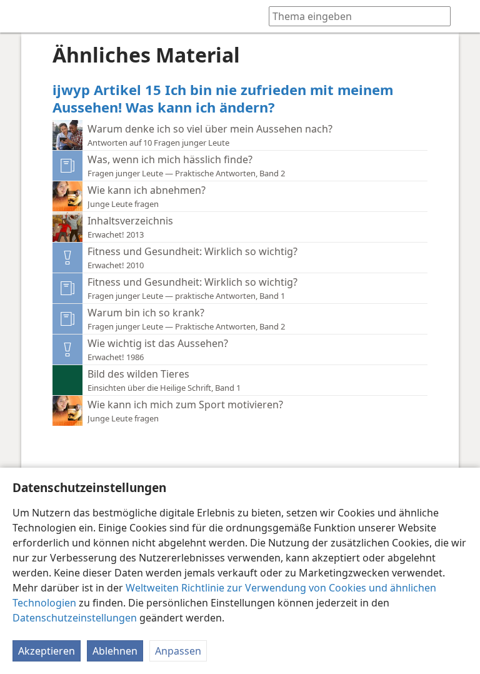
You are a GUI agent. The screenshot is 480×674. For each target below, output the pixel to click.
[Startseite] (18, 16)
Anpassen (178, 651)
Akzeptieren (46, 651)
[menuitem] (18, 16)
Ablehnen (115, 651)
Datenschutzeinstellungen (74, 618)
